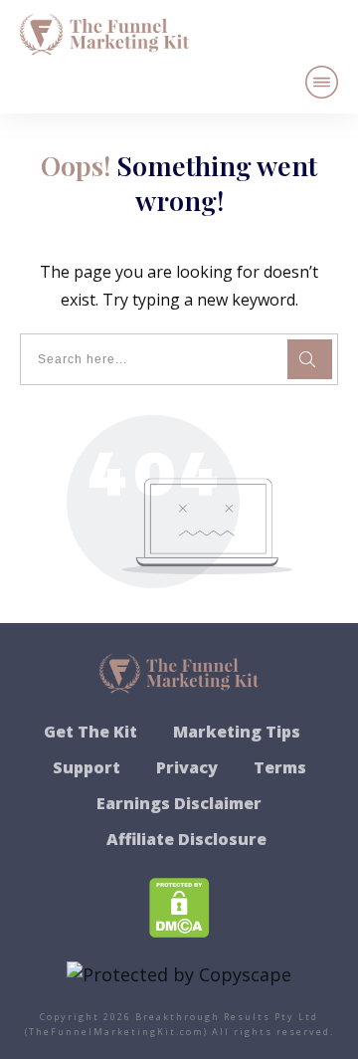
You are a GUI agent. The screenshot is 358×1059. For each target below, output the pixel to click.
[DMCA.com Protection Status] (179, 906)
